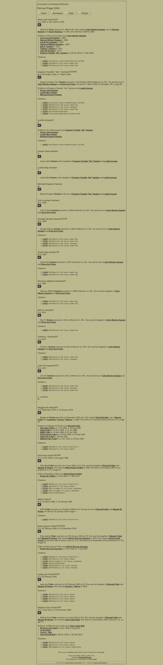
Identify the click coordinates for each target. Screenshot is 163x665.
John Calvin (72, 620)
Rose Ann (68, 84)
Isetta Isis (47, 437)
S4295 (45, 599)
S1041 (45, 111)
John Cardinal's (70, 662)
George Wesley (50, 40)
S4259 (45, 114)
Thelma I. (47, 49)
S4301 (45, 647)
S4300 (45, 601)
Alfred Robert (74, 468)
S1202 (45, 447)
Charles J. (72, 586)
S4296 (45, 565)
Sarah (56, 32)
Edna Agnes (48, 434)
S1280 (45, 491)
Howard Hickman (85, 657)
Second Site (77, 662)
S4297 (45, 568)
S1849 (45, 63)
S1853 (45, 65)
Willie (45, 432)
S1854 (45, 107)
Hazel (45, 430)
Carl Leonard (49, 38)
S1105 (45, 493)
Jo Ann (45, 630)
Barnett (102, 418)
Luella (86, 88)
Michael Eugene (51, 95)
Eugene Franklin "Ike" (53, 53)
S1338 (45, 488)
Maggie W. (45, 468)
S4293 (45, 449)
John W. (47, 51)
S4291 (45, 61)
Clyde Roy (48, 42)
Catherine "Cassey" (59, 420)
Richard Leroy (48, 628)
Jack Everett (47, 635)
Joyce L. (46, 632)
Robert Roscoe (51, 549)
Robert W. (47, 476)
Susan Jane (49, 90)
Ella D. (46, 47)
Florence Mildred (51, 44)
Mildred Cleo (48, 439)
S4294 (45, 597)
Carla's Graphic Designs (100, 662)
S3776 (45, 109)
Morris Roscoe (79, 538)
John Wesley (95, 30)
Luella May (48, 93)
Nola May (47, 428)
